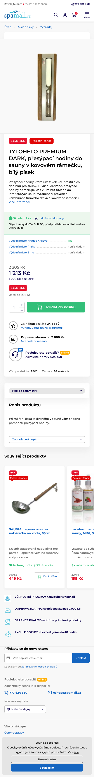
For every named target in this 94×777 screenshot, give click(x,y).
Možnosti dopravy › (52, 218)
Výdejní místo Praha (22, 246)
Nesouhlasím (47, 759)
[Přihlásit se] (65, 15)
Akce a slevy (26, 27)
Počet (14, 307)
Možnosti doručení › (34, 341)
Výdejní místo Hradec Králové (28, 240)
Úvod (7, 27)
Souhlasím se (30, 666)
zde (76, 752)
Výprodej (46, 27)
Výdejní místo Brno (21, 252)
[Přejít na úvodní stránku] (17, 15)
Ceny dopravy (14, 732)
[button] (56, 15)
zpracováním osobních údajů (39, 666)
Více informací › (20, 202)
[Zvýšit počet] (21, 304)
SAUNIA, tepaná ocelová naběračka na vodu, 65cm (29, 531)
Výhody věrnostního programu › (42, 327)
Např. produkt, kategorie (32, 35)
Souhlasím (47, 767)
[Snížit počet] (21, 310)
